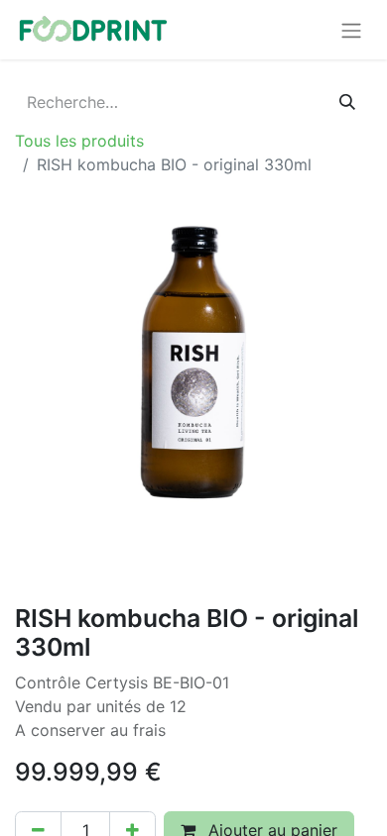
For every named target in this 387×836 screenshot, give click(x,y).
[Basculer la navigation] (351, 30)
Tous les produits (79, 141)
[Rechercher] (347, 102)
